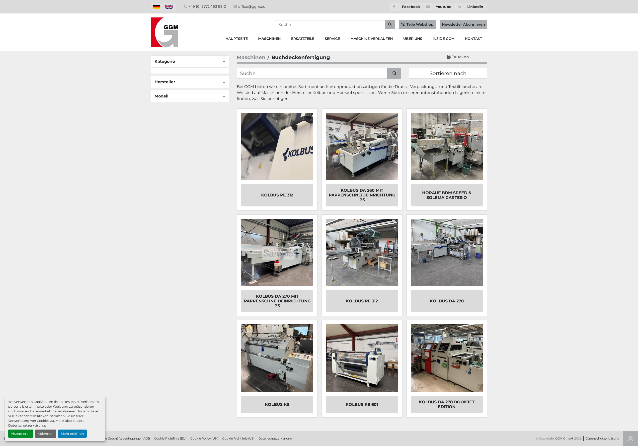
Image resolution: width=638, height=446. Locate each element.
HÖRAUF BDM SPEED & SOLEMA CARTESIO (447, 195)
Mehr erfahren (72, 434)
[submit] (390, 24)
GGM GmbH (564, 438)
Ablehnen (46, 434)
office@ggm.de (251, 6)
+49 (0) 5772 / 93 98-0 (207, 6)
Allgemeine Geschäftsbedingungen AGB (120, 438)
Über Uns (412, 38)
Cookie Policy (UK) (204, 438)
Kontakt (473, 38)
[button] (269, 39)
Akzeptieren (21, 434)
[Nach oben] (630, 438)
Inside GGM (444, 38)
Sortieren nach (448, 73)
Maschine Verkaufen (371, 38)
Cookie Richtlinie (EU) (170, 438)
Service (332, 38)
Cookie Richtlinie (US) (238, 438)
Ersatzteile (302, 38)
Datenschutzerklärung (26, 425)
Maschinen (269, 38)
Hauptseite (237, 38)
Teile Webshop (419, 24)
